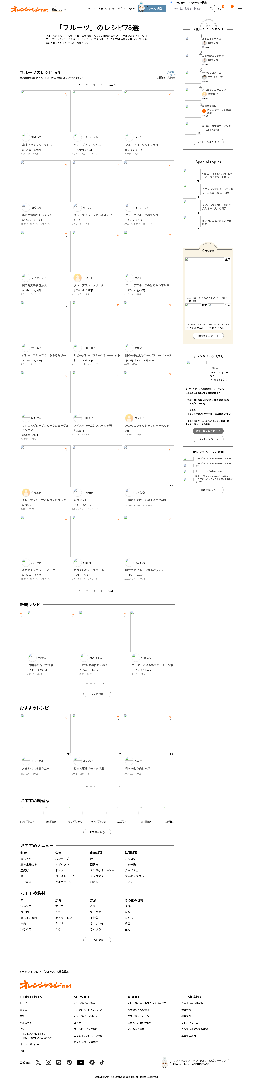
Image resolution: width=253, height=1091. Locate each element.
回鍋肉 (94, 864)
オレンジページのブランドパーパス (147, 1003)
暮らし (23, 1009)
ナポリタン (62, 864)
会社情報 (186, 1009)
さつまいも (97, 923)
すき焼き (25, 882)
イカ (58, 912)
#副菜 (136, 153)
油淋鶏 (94, 882)
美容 (22, 1016)
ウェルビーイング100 (85, 1029)
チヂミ (129, 882)
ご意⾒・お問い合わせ (140, 1022)
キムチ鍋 (130, 864)
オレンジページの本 (84, 1003)
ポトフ (59, 870)
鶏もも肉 (25, 906)
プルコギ (130, 858)
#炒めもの (128, 773)
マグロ (59, 906)
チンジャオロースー (102, 870)
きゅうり (95, 929)
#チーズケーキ (79, 578)
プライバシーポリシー (140, 1016)
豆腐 (127, 912)
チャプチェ (132, 870)
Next (110, 85)
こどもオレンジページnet (88, 1035)
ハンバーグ (62, 858)
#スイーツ (25, 153)
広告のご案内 (188, 1035)
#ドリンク (77, 294)
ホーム (23, 971)
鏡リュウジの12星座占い (34, 1033)
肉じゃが (25, 858)
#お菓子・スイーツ (29, 223)
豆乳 (127, 929)
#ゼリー (24, 294)
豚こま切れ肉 (28, 918)
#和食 (35, 153)
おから (129, 918)
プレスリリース (189, 1022)
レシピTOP (90, 8)
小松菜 (94, 918)
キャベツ (95, 912)
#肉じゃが (77, 773)
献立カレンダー (126, 8)
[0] (219, 8)
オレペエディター (29, 1044)
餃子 (93, 858)
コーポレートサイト (192, 1003)
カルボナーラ (63, 882)
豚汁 (23, 876)
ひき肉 (24, 912)
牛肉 (23, 923)
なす (93, 906)
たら (58, 929)
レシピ (34, 971)
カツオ (59, 923)
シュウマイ (97, 876)
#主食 (23, 773)
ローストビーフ (64, 876)
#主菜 (126, 364)
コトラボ (78, 1022)
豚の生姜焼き (28, 864)
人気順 (171, 77)
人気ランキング (107, 8)
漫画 (22, 1051)
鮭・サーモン (63, 918)
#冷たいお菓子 (79, 153)
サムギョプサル (134, 876)
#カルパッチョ (130, 578)
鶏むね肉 (25, 929)
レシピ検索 (179, 2)
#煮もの (24, 673)
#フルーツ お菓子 (132, 223)
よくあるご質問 (136, 1029)
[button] (87, 683)
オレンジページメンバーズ (88, 1009)
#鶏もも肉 (33, 773)
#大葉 (82, 673)
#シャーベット (79, 364)
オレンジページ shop (85, 1016)
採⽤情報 (186, 1016)
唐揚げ (24, 870)
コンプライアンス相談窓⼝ (195, 1029)
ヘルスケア (26, 1022)
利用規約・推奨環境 (138, 1009)
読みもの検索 (199, 2)
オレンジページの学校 (86, 1042)
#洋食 (86, 223)
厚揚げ (129, 906)
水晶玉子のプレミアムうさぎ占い (38, 1037)
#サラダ (127, 153)
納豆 (127, 923)
